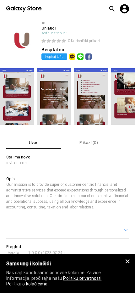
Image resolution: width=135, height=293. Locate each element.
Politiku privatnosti (82, 278)
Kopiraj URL (54, 56)
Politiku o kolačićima (26, 284)
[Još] (126, 230)
